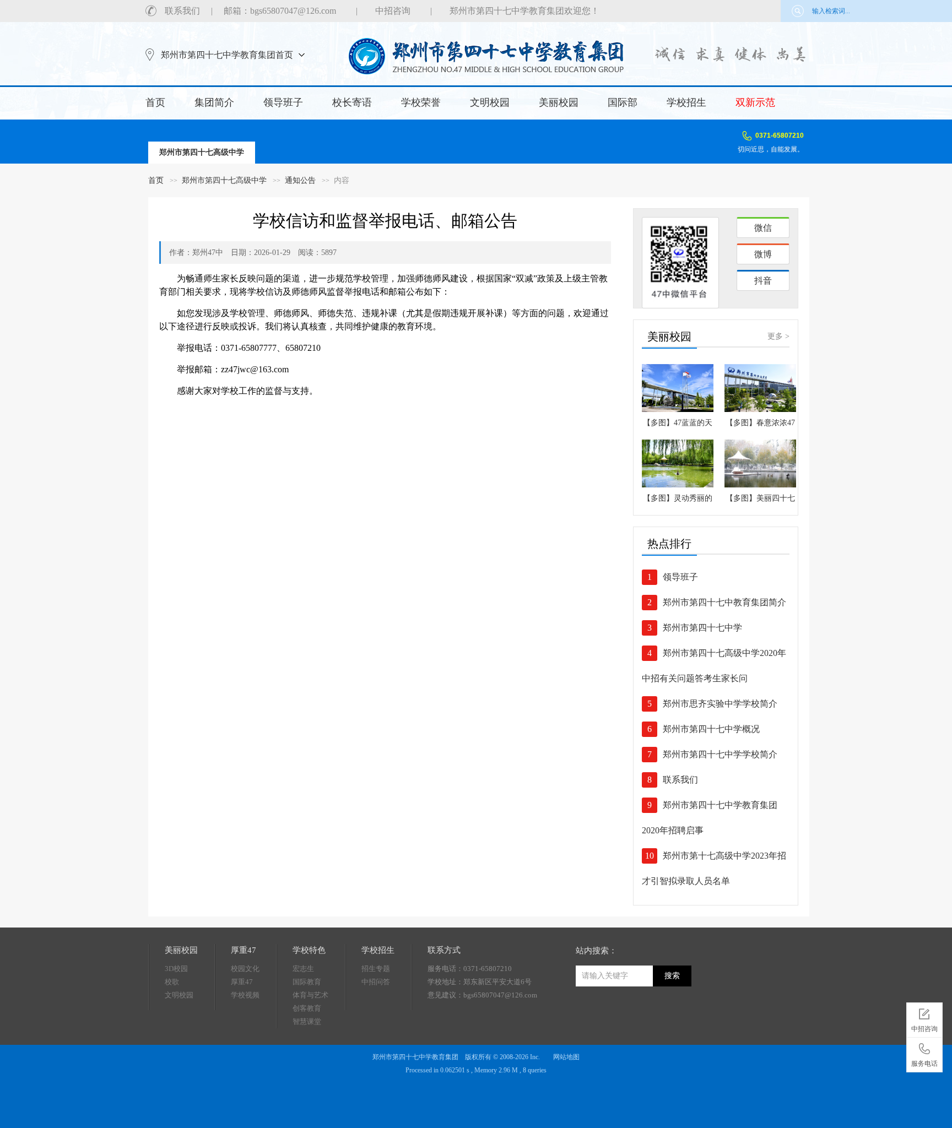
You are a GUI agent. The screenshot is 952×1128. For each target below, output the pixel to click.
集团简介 (214, 102)
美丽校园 (558, 102)
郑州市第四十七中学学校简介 (720, 754)
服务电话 (924, 1063)
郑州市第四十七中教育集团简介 (724, 602)
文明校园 (490, 102)
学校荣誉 (421, 102)
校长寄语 (352, 102)
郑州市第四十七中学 (702, 627)
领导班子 (283, 102)
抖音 (763, 280)
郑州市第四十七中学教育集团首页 (227, 54)
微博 (763, 254)
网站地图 (566, 1057)
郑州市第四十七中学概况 (711, 729)
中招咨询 (392, 10)
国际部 (622, 102)
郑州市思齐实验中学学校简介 (720, 703)
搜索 (672, 976)
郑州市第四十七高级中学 (224, 180)
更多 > (778, 336)
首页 (155, 102)
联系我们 (182, 10)
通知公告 (300, 180)
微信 (763, 227)
